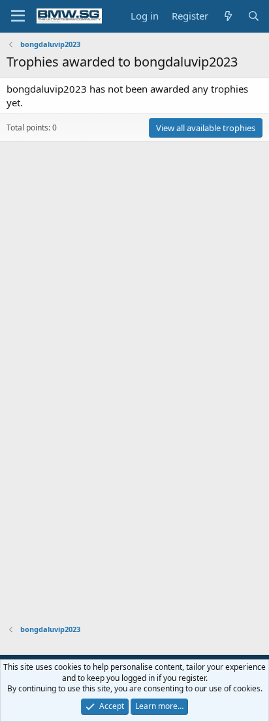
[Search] (253, 16)
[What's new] (227, 16)
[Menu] (18, 16)
